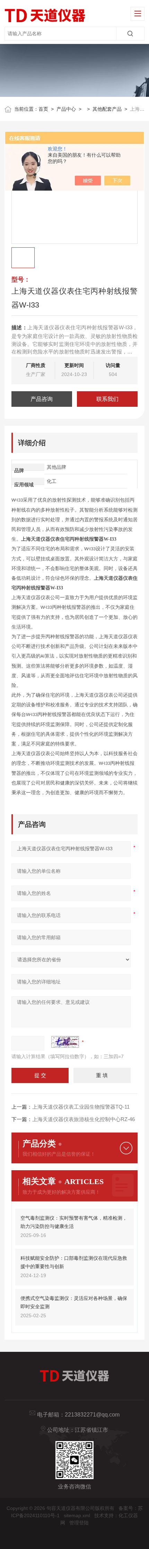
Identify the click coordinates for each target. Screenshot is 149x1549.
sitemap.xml (77, 1515)
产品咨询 (41, 399)
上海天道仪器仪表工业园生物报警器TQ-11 (81, 1107)
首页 (43, 109)
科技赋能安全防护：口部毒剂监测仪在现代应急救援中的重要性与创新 (73, 1262)
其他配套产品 (107, 109)
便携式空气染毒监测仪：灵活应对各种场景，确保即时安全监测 (73, 1302)
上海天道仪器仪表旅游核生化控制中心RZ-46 (83, 1119)
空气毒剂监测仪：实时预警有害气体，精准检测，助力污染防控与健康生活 (73, 1222)
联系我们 (107, 399)
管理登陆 (79, 1522)
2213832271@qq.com (92, 1415)
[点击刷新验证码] (65, 1042)
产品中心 (66, 109)
